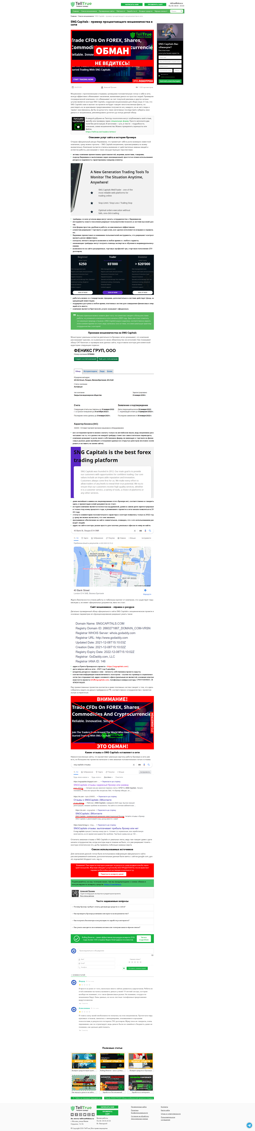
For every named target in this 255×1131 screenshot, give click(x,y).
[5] (140, 962)
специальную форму (120, 121)
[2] (132, 962)
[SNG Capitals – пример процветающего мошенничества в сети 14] (112, 472)
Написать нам (131, 4)
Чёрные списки (160, 11)
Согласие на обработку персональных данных (140, 1117)
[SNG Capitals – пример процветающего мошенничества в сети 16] (112, 640)
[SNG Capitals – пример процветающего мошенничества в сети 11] (112, 189)
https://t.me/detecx (112, 884)
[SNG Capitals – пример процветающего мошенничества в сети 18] (112, 799)
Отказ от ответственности (171, 1114)
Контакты (164, 1107)
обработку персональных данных (168, 76)
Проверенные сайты (106, 11)
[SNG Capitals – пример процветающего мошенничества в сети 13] (112, 389)
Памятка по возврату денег (112, 874)
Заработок (131, 11)
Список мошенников (89, 11)
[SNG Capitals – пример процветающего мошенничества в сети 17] (112, 722)
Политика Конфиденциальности (139, 1111)
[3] (135, 962)
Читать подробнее (144, 938)
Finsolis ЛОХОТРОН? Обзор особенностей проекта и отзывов (129, 1098)
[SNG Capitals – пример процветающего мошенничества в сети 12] (112, 275)
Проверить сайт (155, 4)
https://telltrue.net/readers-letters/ (101, 132)
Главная (76, 11)
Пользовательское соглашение (168, 1118)
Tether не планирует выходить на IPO (88, 1098)
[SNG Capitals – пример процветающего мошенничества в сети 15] (112, 563)
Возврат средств (145, 11)
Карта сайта (165, 1110)
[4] (137, 962)
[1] (129, 962)
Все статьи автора (87, 896)
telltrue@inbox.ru (176, 3)
